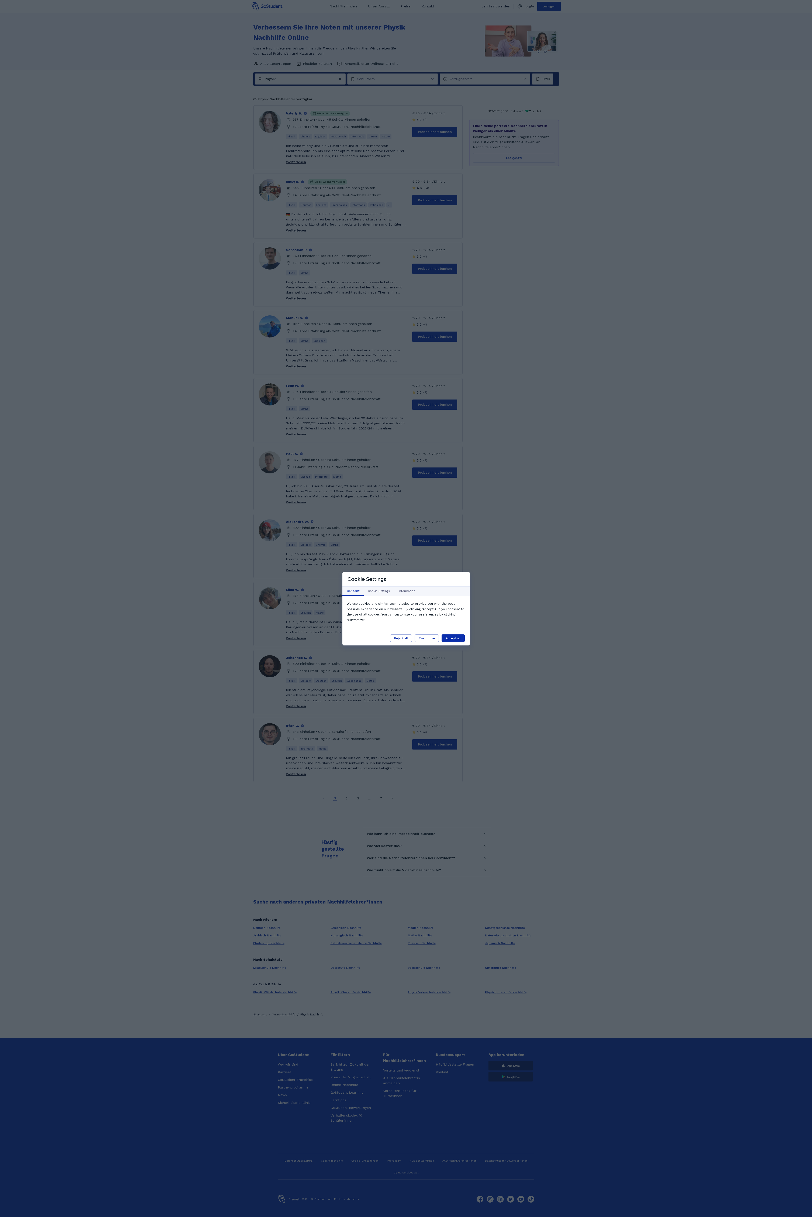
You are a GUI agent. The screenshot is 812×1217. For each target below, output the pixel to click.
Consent (353, 591)
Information (406, 591)
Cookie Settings (379, 591)
